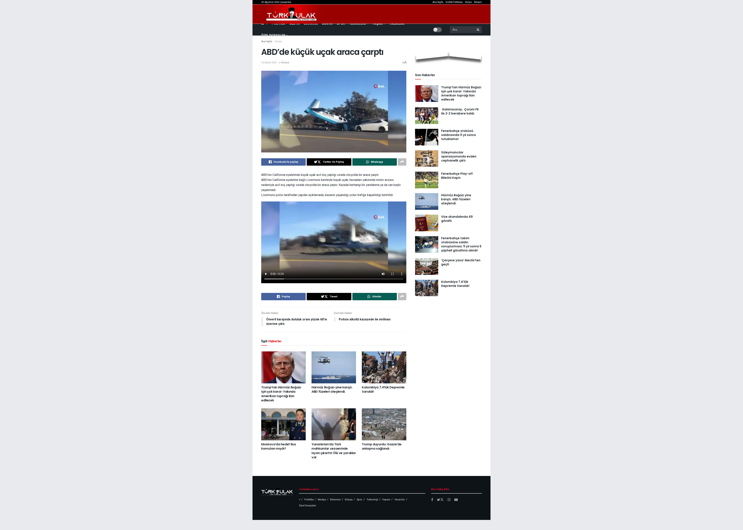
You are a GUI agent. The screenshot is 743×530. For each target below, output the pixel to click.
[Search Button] (478, 29)
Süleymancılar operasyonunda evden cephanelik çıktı (458, 156)
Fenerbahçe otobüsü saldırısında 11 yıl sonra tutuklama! (458, 135)
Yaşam (386, 499)
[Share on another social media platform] (402, 162)
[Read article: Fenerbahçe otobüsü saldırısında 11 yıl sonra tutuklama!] (426, 137)
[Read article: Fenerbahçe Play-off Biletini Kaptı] (426, 180)
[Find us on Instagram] (449, 500)
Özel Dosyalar (273, 35)
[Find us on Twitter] (440, 499)
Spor (359, 499)
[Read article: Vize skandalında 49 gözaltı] (426, 223)
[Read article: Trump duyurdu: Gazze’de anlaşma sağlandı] (384, 424)
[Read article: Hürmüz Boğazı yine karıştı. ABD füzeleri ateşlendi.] (334, 367)
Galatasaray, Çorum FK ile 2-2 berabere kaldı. (460, 111)
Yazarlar (399, 499)
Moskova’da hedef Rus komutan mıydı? (278, 446)
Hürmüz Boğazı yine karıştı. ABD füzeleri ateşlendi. (332, 389)
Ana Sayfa (437, 2)
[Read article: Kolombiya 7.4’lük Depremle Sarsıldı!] (384, 367)
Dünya (278, 41)
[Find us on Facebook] (432, 500)
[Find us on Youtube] (456, 500)
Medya (322, 499)
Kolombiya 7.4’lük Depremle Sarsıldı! (383, 389)
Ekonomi (335, 499)
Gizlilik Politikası (454, 2)
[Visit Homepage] (291, 14)
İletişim (478, 2)
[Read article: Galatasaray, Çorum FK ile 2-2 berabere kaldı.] (426, 115)
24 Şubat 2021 (269, 62)
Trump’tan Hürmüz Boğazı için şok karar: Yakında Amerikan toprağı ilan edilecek (281, 394)
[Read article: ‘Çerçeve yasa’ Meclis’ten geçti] (426, 266)
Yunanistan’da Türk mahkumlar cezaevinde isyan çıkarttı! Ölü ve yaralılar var (334, 450)
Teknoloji (372, 499)
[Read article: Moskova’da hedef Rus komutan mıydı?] (283, 424)
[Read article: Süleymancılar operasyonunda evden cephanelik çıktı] (426, 158)
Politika (309, 499)
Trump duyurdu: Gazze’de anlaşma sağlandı (381, 446)
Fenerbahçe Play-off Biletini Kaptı (457, 176)
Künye (468, 2)
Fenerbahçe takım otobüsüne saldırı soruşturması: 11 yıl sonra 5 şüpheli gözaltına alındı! (461, 244)
